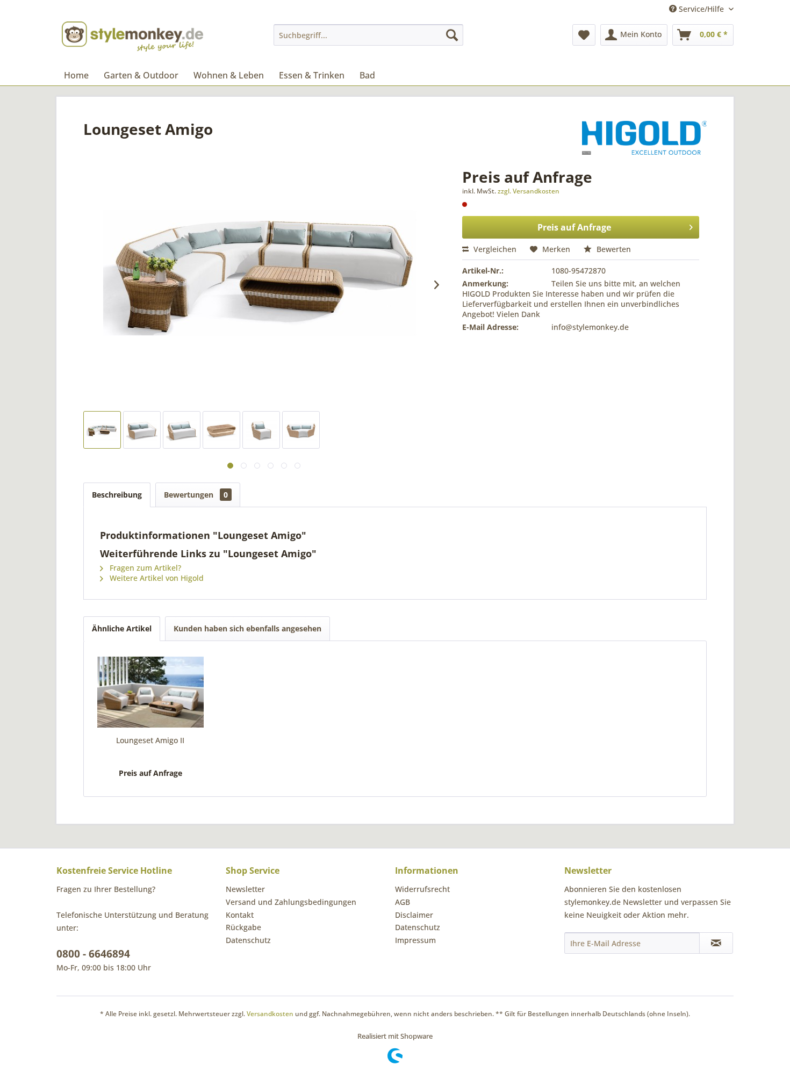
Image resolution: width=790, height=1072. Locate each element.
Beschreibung (117, 495)
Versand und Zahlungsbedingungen (291, 902)
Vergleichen (493, 249)
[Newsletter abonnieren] (716, 943)
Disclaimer (414, 915)
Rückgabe (243, 927)
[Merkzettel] (583, 35)
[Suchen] (452, 35)
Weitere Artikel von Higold (155, 578)
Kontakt (240, 915)
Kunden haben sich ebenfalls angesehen (247, 628)
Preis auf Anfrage (574, 227)
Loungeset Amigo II (150, 740)
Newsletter (245, 889)
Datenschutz (248, 940)
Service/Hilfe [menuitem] (701, 9)
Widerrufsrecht (422, 889)
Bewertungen (196, 495)
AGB (402, 902)
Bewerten (612, 249)
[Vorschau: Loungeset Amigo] (102, 430)
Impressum (415, 940)
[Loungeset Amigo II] (150, 692)
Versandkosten (270, 1013)
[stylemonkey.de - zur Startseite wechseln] (132, 36)
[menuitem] (368, 35)
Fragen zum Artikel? (144, 568)
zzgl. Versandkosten (528, 191)
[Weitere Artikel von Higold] (644, 140)
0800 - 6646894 (93, 954)
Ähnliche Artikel (122, 628)
